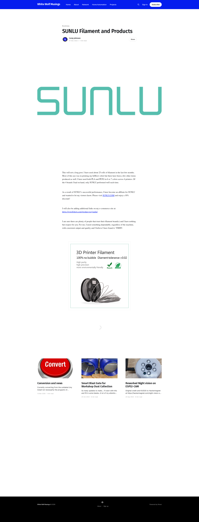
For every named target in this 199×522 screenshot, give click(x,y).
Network (85, 5)
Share (133, 39)
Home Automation (99, 5)
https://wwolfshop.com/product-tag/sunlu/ (80, 211)
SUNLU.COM (108, 195)
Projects (113, 5)
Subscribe (156, 5)
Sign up (106, 506)
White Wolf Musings (48, 4)
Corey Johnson (75, 38)
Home (68, 5)
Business (65, 26)
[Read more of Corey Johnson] (65, 39)
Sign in (145, 5)
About (76, 5)
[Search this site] (138, 4)
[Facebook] (102, 502)
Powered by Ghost (156, 504)
